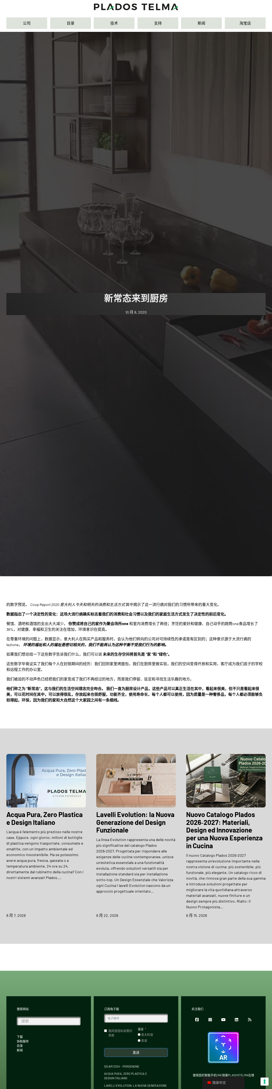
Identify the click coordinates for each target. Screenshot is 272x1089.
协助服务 (23, 1041)
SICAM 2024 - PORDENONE (121, 1066)
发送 (136, 1052)
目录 (20, 1045)
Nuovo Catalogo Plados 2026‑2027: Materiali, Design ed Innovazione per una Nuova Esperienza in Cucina (224, 830)
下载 (20, 1036)
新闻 (20, 1050)
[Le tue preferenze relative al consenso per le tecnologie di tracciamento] (265, 1082)
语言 (141, 1029)
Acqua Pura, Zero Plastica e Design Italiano (44, 818)
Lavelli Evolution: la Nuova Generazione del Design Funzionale (135, 822)
